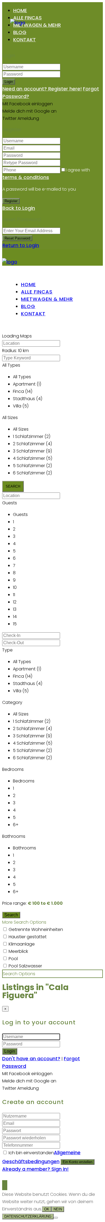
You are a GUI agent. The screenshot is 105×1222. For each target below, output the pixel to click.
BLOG (19, 32)
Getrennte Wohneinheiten (36, 929)
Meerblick (18, 951)
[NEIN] (56, 1217)
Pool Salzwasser (25, 966)
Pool (13, 959)
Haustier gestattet (28, 937)
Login (9, 82)
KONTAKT (24, 39)
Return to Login (20, 245)
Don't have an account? (31, 1058)
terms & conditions (25, 177)
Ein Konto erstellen (77, 1162)
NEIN (58, 1209)
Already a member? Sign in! (35, 1169)
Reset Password (17, 238)
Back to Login (18, 208)
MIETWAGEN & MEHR (37, 25)
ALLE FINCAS (27, 17)
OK (46, 1209)
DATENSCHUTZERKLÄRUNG (27, 1216)
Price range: (14, 903)
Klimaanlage (22, 944)
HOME (20, 10)
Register (11, 201)
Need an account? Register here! (42, 88)
